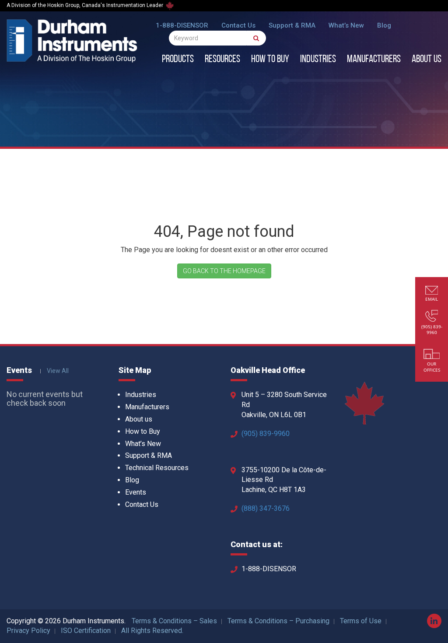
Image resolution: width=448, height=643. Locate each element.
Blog (384, 25)
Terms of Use (361, 621)
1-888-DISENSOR (182, 25)
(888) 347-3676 (266, 508)
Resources (222, 59)
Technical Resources (157, 468)
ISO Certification (86, 630)
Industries (318, 59)
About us (426, 59)
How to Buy (270, 59)
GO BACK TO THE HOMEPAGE (224, 270)
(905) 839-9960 (266, 433)
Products (178, 59)
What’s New (346, 25)
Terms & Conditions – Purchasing (278, 621)
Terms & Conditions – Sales (174, 621)
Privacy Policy (28, 630)
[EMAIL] (431, 291)
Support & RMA (292, 25)
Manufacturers (374, 59)
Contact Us (238, 25)
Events (135, 492)
